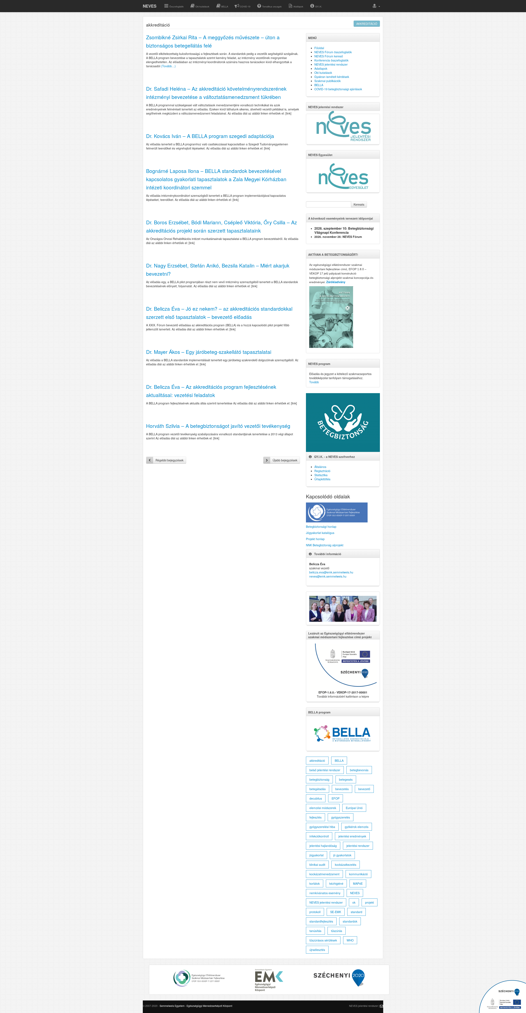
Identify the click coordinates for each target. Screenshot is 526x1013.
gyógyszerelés (340, 817)
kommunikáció (358, 874)
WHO (350, 940)
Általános (320, 467)
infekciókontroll (319, 836)
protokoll (315, 912)
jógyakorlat (316, 855)
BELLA (224, 6)
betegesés (346, 779)
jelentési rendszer (357, 846)
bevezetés (342, 789)
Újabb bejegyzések (285, 460)
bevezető (364, 789)
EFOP (335, 798)
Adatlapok (298, 6)
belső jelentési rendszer (324, 770)
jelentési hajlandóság (323, 846)
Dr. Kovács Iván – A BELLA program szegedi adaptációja (210, 135)
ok (353, 902)
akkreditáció (366, 24)
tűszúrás (336, 931)
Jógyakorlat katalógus (320, 533)
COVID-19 (245, 6)
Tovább (314, 382)
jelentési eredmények (352, 836)
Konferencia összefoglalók (331, 60)
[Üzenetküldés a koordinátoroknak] (381, 1005)
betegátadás (317, 789)
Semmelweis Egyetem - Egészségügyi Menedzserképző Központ (196, 1005)
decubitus (315, 798)
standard (356, 912)
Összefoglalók (176, 6)
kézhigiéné (336, 883)
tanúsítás (315, 931)
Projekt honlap (315, 539)
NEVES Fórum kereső (328, 56)
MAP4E (358, 883)
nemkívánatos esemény (324, 893)
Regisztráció (322, 471)
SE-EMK (335, 912)
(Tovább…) (168, 66)
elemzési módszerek (322, 808)
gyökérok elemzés (356, 827)
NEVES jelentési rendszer (331, 64)
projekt (369, 902)
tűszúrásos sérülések (323, 940)
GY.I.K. (318, 6)
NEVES (149, 6)
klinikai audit (317, 864)
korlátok (314, 883)
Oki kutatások (202, 6)
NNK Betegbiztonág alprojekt (324, 545)
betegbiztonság (319, 779)
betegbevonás (359, 770)
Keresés (359, 204)
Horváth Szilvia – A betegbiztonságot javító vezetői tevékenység (218, 425)
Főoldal (319, 48)
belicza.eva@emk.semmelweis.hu (331, 572)
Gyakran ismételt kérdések (331, 77)
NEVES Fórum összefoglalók (333, 52)
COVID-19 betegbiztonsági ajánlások (338, 89)
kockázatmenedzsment (324, 874)
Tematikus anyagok (272, 6)
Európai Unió (354, 808)
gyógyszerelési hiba (322, 827)
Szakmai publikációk (327, 81)
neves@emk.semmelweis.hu (327, 576)
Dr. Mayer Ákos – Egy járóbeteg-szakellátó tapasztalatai (208, 351)
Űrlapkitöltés (322, 479)
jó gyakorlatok (342, 855)
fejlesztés (315, 817)
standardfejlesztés (321, 921)
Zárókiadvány (335, 282)
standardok (350, 921)
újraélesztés (317, 950)
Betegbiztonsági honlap (321, 526)
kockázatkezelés (345, 864)
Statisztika (321, 475)
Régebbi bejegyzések (169, 460)
